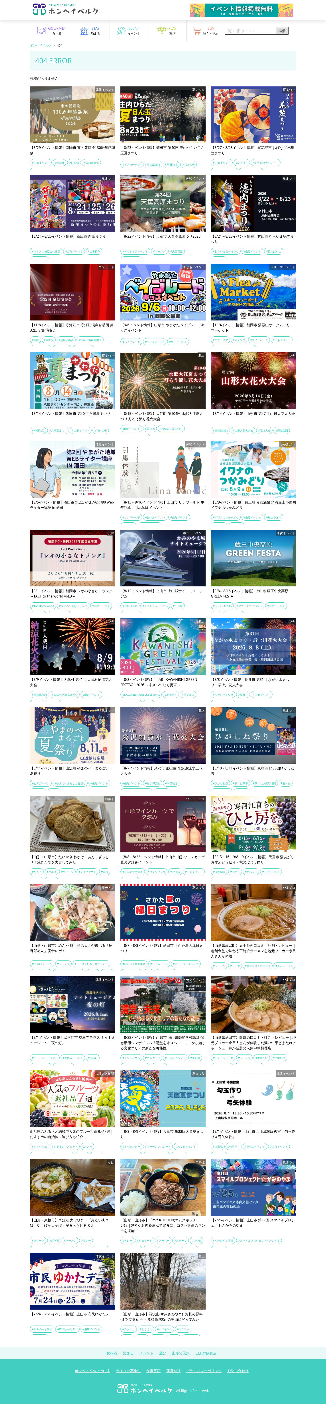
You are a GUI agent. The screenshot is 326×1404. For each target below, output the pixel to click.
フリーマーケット (282, 267)
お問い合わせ (238, 1370)
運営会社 (173, 1370)
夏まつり (198, 90)
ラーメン (108, 887)
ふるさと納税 (105, 1073)
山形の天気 (181, 1353)
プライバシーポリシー (204, 1370)
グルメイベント (284, 799)
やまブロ (289, 887)
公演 (111, 533)
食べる (112, 1353)
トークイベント (194, 979)
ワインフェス (195, 799)
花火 (201, 355)
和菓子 (109, 799)
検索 (282, 30)
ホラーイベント (194, 533)
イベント (146, 1353)
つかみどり (287, 444)
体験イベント (105, 90)
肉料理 (200, 1162)
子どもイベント (194, 267)
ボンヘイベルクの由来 (92, 1370)
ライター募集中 (128, 1370)
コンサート (106, 267)
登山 (201, 1256)
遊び (162, 1353)
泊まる (128, 1353)
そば (111, 1162)
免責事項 (153, 1370)
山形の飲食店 (206, 1353)
